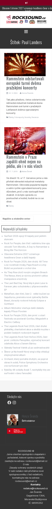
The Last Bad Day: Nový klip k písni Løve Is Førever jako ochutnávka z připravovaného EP (26, 286)
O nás (26, 464)
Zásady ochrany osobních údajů (26, 467)
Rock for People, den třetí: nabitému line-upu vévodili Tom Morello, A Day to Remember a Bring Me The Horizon (27, 246)
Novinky (28, 117)
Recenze (35, 117)
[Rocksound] (26, 17)
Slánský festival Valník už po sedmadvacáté (26, 347)
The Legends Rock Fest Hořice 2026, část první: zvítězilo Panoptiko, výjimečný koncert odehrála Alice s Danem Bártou (27, 340)
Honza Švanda (27, 93)
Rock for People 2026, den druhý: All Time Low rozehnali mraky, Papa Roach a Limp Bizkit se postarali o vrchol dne (26, 265)
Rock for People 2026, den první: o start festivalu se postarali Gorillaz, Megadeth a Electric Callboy (26, 318)
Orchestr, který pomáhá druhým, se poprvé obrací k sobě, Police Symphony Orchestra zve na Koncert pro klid (26, 362)
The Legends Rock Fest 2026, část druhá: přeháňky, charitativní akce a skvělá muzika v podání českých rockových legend (27, 329)
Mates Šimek (27, 171)
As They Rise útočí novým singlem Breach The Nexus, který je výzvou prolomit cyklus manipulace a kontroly (26, 275)
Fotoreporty (19, 117)
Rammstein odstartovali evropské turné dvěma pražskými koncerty (25, 83)
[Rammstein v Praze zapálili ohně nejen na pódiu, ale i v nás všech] (25, 140)
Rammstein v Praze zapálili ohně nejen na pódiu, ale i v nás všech (24, 161)
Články (11, 117)
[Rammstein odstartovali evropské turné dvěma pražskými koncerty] (25, 64)
